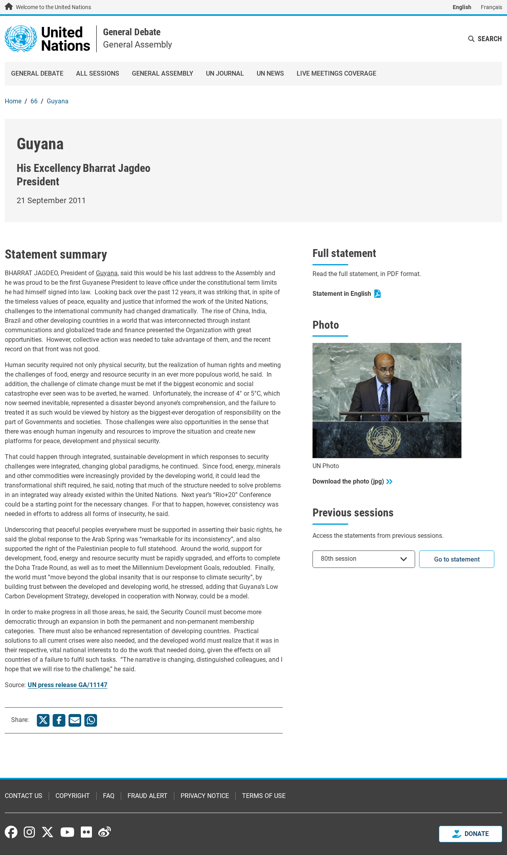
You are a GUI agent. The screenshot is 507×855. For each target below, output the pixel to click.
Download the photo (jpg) (348, 481)
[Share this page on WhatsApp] (90, 720)
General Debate (131, 32)
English (462, 7)
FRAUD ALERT (148, 796)
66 (34, 101)
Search (490, 38)
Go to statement (457, 559)
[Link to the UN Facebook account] (11, 832)
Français (491, 7)
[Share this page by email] (75, 720)
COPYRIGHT (72, 796)
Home (13, 101)
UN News (270, 73)
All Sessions (97, 73)
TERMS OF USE (264, 796)
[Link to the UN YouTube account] (67, 832)
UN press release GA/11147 (67, 685)
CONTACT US (23, 796)
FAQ (108, 796)
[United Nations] (47, 38)
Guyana (58, 101)
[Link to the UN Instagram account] (29, 832)
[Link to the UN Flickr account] (86, 832)
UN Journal (225, 73)
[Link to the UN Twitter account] (47, 833)
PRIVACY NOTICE (205, 796)
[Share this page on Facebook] (59, 720)
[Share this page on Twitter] (43, 720)
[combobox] (364, 559)
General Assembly (162, 73)
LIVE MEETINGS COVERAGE (336, 73)
